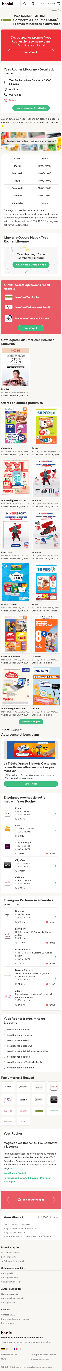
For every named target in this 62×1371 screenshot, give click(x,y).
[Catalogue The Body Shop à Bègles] (38, 1086)
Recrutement (7, 1323)
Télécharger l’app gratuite (13, 1261)
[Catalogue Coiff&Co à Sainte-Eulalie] (23, 1099)
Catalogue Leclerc (9, 1277)
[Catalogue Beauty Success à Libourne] (8, 1121)
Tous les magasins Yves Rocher (30, 108)
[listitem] (15, 372)
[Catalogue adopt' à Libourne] (23, 1111)
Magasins (26, 1225)
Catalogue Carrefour (10, 1282)
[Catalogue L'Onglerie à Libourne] (8, 1099)
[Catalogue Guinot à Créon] (8, 1111)
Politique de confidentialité (43, 1354)
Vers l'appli (31, 52)
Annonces (53, 10)
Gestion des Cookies (41, 1359)
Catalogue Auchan (10, 1294)
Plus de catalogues (31, 721)
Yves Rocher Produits (15, 1173)
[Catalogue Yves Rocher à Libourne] (38, 1111)
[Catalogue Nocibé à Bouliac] (23, 1121)
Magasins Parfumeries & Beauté (19, 1229)
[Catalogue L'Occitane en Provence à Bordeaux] (54, 1086)
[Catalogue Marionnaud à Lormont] (23, 1086)
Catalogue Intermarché (12, 1298)
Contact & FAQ (8, 1315)
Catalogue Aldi (8, 1302)
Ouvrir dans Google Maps (31, 264)
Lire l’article (31, 784)
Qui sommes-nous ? (10, 1252)
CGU (3, 1359)
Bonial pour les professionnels (15, 1319)
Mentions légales (9, 1354)
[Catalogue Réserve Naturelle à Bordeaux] (54, 1099)
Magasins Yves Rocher (14, 1233)
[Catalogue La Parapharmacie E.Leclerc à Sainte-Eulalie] (54, 1111)
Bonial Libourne (11, 1225)
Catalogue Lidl (7, 1273)
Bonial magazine (8, 1257)
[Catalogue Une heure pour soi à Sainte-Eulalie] (38, 1099)
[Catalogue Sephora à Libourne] (8, 1086)
